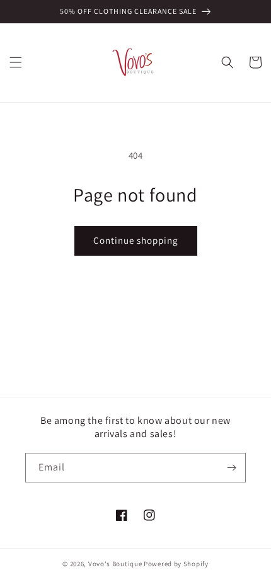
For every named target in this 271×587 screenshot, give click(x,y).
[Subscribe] (231, 467)
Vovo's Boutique (115, 563)
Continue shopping (135, 240)
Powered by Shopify (176, 563)
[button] (16, 62)
